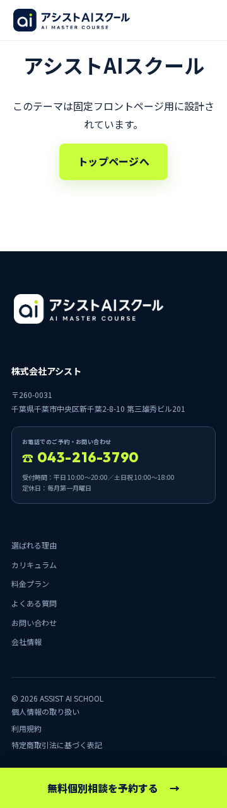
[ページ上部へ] (71, 20)
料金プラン (30, 583)
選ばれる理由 (34, 545)
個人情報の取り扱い (45, 711)
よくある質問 (34, 603)
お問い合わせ (34, 622)
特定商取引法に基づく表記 (56, 744)
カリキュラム (34, 564)
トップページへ (113, 161)
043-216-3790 (80, 457)
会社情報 (26, 641)
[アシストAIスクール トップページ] (88, 309)
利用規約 (26, 728)
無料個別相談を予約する (113, 787)
